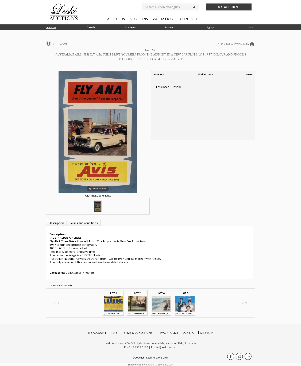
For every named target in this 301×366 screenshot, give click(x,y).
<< (55, 302)
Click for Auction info (233, 44)
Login (250, 27)
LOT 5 (185, 303)
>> (245, 302)
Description (56, 223)
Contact (189, 19)
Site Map (206, 333)
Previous (159, 74)
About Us (116, 19)
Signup (210, 27)
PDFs (114, 333)
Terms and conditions (83, 223)
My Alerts (170, 27)
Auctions (138, 19)
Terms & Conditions (137, 333)
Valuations (163, 19)
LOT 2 (138, 303)
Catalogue (60, 43)
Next (249, 74)
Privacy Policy (167, 333)
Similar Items (206, 74)
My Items (130, 27)
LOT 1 (114, 303)
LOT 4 (161, 303)
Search (91, 27)
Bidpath (149, 364)
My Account (97, 333)
